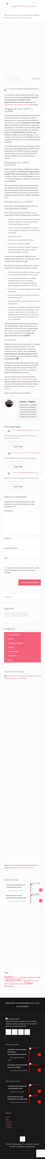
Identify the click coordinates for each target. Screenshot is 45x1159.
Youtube (9, 1124)
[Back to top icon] (22, 1139)
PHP (30, 980)
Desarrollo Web (14, 635)
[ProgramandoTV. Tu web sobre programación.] (22, 5)
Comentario (9, 511)
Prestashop (35, 981)
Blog (7, 1120)
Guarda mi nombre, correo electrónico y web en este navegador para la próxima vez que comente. (21, 570)
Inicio (8, 1117)
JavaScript (12, 980)
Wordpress (9, 986)
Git (18, 977)
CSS (14, 977)
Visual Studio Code (16, 984)
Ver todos (36, 79)
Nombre (7, 538)
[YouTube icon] (24, 1150)
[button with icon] (8, 1032)
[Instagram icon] (26, 1150)
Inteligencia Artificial (15, 643)
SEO (6, 983)
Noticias (11, 647)
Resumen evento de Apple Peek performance (21, 478)
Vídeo (10, 660)
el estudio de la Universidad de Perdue (24, 379)
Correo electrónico (11, 548)
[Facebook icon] (19, 1150)
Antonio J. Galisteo (27, 402)
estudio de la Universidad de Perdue (17, 105)
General (11, 639)
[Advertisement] (22, 46)
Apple (8, 977)
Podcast (9, 1127)
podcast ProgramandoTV (25, 868)
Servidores (12, 656)
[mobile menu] (42, 5)
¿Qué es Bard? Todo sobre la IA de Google (19, 458)
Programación (13, 651)
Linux (24, 980)
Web (6, 558)
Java (38, 977)
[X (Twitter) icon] (21, 1150)
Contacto (9, 1122)
